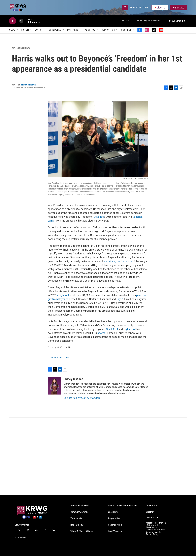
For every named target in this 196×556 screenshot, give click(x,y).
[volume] (21, 21)
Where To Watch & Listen (81, 531)
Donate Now (151, 505)
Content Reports (153, 532)
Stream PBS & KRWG (79, 505)
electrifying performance (117, 261)
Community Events (79, 512)
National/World (115, 525)
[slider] (25, 20)
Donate (179, 7)
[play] (12, 21)
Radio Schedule (77, 525)
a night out (63, 295)
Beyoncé (99, 216)
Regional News (115, 518)
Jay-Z (120, 299)
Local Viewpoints (115, 531)
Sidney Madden (28, 84)
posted (101, 332)
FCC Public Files (153, 525)
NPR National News (21, 47)
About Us (90, 30)
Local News (113, 512)
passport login (139, 7)
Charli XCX (112, 329)
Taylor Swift (130, 329)
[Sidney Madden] (54, 386)
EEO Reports (151, 527)
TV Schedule (76, 518)
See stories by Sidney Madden (82, 398)
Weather (150, 512)
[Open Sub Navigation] (17, 30)
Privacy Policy (152, 534)
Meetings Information (156, 523)
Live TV (161, 7)
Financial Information (155, 530)
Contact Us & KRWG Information (122, 505)
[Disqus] (98, 456)
